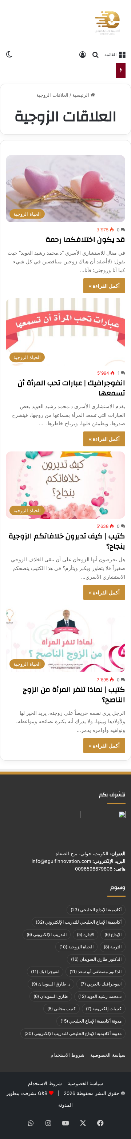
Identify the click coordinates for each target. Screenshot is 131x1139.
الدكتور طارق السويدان (96, 959)
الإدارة (85, 934)
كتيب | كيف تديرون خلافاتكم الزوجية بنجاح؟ (66, 541)
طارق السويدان (50, 996)
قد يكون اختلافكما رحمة (85, 239)
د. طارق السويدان (51, 984)
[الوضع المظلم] (9, 53)
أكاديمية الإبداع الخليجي (96, 909)
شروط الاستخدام (67, 1055)
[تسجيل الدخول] (82, 54)
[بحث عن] (95, 54)
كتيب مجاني (61, 1008)
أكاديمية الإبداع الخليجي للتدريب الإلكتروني (79, 922)
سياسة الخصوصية (108, 1055)
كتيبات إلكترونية (104, 1008)
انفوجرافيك (45, 971)
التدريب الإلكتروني (47, 934)
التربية (113, 946)
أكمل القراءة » (104, 286)
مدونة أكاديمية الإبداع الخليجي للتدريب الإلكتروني (73, 1033)
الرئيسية (81, 95)
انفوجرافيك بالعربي (101, 984)
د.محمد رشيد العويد (100, 996)
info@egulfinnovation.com (61, 861)
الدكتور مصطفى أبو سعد (96, 971)
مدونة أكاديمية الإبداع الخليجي (91, 1021)
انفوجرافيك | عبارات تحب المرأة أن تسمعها (71, 388)
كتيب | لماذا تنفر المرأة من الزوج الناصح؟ (74, 694)
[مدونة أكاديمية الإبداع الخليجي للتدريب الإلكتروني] (107, 23)
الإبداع (113, 934)
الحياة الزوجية (76, 946)
